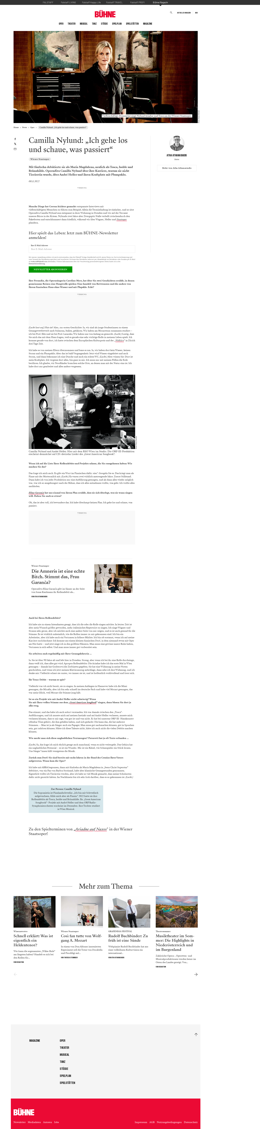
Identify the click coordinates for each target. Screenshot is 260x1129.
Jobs (56, 1125)
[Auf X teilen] (15, 144)
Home (16, 127)
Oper (61, 23)
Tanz (94, 23)
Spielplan (117, 23)
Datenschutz (191, 1125)
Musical (84, 23)
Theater (72, 23)
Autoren (47, 1125)
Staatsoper (121, 219)
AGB (152, 1125)
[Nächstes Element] (196, 978)
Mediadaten (34, 1125)
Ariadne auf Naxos (91, 832)
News (24, 127)
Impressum (141, 1125)
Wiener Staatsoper (39, 159)
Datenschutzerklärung (37, 264)
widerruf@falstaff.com (39, 261)
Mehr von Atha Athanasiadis (176, 168)
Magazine (147, 23)
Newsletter (20, 1125)
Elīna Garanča (36, 496)
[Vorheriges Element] (15, 978)
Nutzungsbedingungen (169, 1125)
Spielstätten (132, 23)
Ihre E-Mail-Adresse (39, 245)
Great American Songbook (83, 705)
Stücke (104, 23)
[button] (171, 13)
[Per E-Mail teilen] (15, 149)
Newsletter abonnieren (50, 269)
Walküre (119, 343)
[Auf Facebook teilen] (15, 139)
